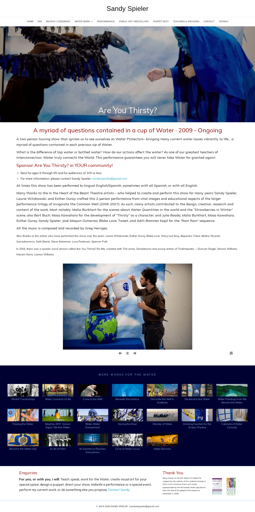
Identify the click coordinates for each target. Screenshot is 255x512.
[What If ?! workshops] (23, 390)
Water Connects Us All (58, 399)
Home (30, 21)
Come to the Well (92, 399)
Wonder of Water (162, 423)
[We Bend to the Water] (197, 390)
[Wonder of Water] (162, 415)
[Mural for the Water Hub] (23, 439)
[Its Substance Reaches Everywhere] (92, 439)
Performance (106, 21)
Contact (209, 21)
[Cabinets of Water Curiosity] (232, 415)
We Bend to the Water (197, 399)
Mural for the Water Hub (23, 448)
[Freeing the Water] (23, 415)
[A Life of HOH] (58, 439)
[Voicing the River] (127, 415)
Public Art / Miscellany (134, 21)
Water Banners (162, 448)
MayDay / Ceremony (58, 21)
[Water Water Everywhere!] (92, 415)
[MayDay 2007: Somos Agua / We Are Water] (58, 415)
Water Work (82, 21)
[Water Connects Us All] (58, 390)
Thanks (223, 21)
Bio (40, 21)
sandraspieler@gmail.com (109, 178)
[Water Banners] (162, 439)
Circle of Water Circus (127, 448)
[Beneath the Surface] (127, 390)
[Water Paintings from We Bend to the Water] (232, 390)
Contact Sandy (118, 490)
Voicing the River (127, 423)
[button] (120, 353)
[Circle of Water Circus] (127, 439)
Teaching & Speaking (186, 21)
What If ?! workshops (23, 399)
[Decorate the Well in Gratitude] (162, 390)
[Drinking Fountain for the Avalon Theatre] (197, 415)
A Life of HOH (58, 448)
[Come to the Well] (92, 390)
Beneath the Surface (127, 399)
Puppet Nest (161, 21)
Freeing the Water (23, 423)
